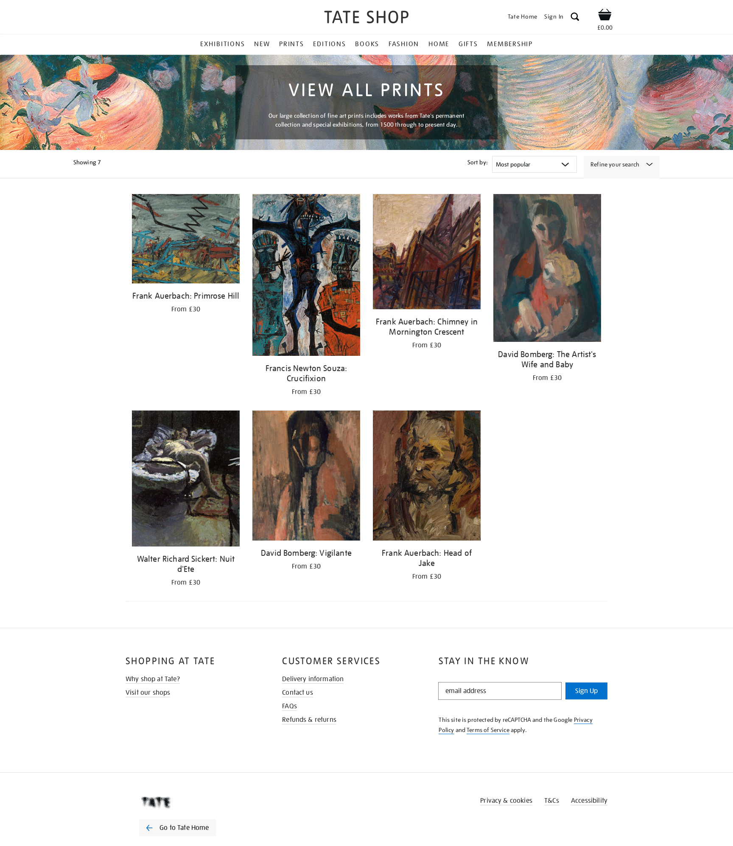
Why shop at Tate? (153, 679)
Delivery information (313, 679)
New (262, 44)
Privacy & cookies (506, 800)
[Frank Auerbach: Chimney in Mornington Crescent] (427, 253)
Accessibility (589, 800)
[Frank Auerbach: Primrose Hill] (186, 240)
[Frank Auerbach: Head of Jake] (427, 477)
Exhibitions (222, 44)
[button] (575, 18)
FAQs (289, 706)
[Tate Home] (192, 802)
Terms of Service (488, 730)
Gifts (468, 44)
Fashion (404, 44)
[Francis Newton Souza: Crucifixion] (306, 276)
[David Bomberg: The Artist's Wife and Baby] (547, 269)
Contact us (297, 692)
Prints (291, 44)
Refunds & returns (309, 720)
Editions (329, 44)
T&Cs (551, 800)
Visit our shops (148, 692)
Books (367, 44)
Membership (510, 44)
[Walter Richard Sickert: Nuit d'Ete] (186, 480)
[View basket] (605, 16)
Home (438, 44)
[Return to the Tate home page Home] (366, 18)
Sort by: (477, 162)
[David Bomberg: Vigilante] (306, 477)
